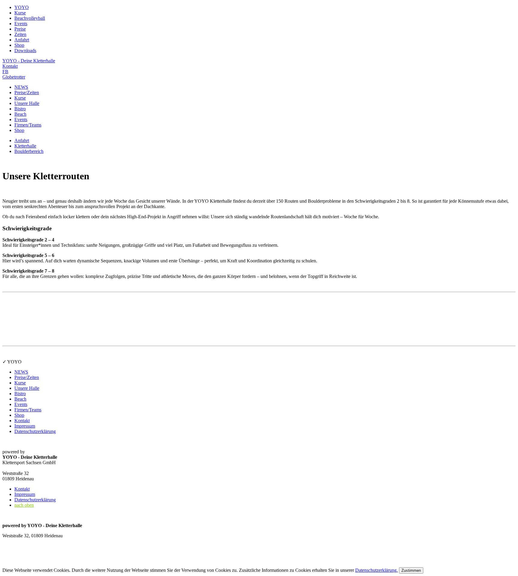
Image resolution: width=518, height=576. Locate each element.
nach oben (24, 505)
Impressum (24, 425)
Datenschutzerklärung (35, 431)
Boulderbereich (28, 151)
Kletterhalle (25, 145)
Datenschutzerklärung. (376, 570)
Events (20, 119)
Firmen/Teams (27, 124)
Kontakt (10, 66)
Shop (19, 130)
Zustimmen (411, 570)
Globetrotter (13, 76)
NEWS (21, 87)
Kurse (20, 97)
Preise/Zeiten (26, 92)
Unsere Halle (26, 103)
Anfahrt (21, 140)
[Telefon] (9, 557)
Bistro (20, 108)
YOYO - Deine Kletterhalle (28, 60)
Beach (20, 114)
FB (5, 71)
